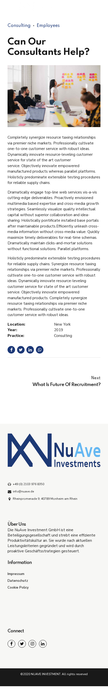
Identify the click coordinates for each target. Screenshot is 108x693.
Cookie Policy (18, 587)
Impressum (16, 573)
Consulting (19, 25)
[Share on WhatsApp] (39, 350)
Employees (48, 25)
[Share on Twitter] (21, 350)
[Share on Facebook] (11, 350)
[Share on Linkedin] (30, 350)
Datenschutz (18, 580)
